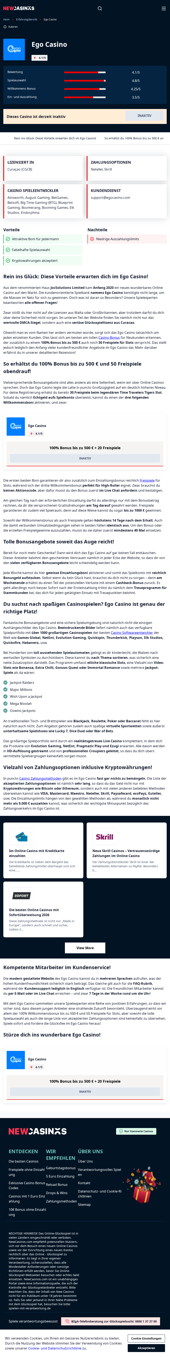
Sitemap (84, 1204)
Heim (6, 19)
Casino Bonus (109, 337)
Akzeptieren (146, 1348)
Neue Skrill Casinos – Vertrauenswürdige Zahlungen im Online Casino (126, 853)
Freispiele (147, 480)
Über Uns (85, 1161)
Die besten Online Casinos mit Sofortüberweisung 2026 (34, 912)
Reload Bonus (57, 1184)
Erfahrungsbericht (26, 19)
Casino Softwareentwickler (132, 632)
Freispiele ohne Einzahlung (27, 1172)
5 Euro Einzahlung (60, 1176)
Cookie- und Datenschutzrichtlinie (54, 1348)
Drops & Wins (57, 1193)
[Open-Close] (164, 8)
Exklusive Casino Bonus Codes (27, 1185)
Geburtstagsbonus (61, 1168)
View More (85, 948)
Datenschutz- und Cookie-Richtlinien (99, 1194)
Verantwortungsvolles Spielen (99, 1172)
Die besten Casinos (24, 1161)
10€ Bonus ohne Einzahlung (27, 1212)
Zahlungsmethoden (61, 1201)
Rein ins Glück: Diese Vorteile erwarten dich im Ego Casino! (55, 138)
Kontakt (84, 1183)
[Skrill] (126, 836)
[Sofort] (43, 895)
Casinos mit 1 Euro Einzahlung (27, 1199)
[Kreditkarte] (43, 836)
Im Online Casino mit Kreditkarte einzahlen (36, 853)
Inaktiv (144, 115)
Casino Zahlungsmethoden (40, 778)
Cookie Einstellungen (146, 1338)
